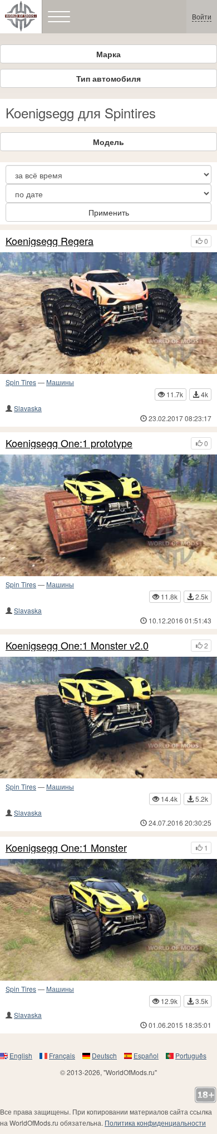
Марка (108, 53)
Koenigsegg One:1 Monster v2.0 (77, 645)
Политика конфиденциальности (155, 1122)
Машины (60, 382)
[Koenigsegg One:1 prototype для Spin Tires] (108, 515)
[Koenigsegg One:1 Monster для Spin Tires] (108, 920)
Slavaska (28, 408)
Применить (108, 212)
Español (146, 1055)
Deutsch (104, 1055)
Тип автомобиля (108, 78)
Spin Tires (21, 382)
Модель (108, 141)
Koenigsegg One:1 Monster (66, 847)
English (20, 1055)
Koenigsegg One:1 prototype (69, 443)
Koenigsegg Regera (49, 241)
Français (62, 1055)
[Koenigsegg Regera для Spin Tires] (108, 313)
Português (190, 1055)
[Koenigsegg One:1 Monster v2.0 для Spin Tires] (108, 717)
